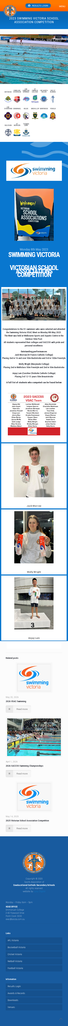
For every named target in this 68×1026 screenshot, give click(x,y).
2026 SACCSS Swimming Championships (24, 766)
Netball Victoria (15, 961)
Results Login (40, 5)
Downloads (13, 1000)
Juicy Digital (39, 891)
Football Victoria (15, 968)
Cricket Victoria (15, 954)
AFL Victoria (13, 940)
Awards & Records (16, 993)
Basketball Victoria (16, 947)
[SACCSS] (10, 11)
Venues (11, 1007)
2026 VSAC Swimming (16, 701)
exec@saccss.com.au (15, 919)
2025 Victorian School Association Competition (27, 820)
